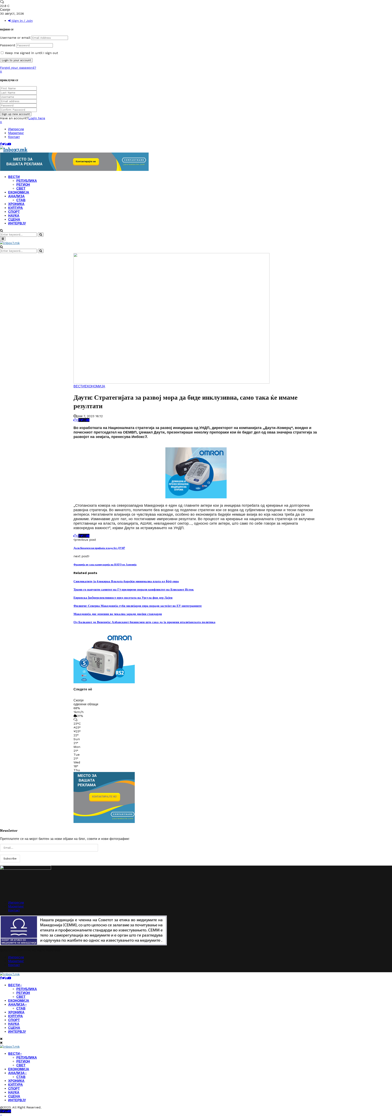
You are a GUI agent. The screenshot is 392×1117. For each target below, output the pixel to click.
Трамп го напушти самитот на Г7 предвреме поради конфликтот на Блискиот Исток (134, 589)
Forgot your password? (18, 68)
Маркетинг (16, 133)
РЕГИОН (23, 185)
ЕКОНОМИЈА (18, 192)
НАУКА (13, 216)
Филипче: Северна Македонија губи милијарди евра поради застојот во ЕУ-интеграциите (138, 606)
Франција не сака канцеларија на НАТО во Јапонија (105, 564)
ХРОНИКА (16, 204)
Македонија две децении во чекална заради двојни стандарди (118, 614)
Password (7, 45)
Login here (36, 118)
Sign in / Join (22, 21)
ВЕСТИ (14, 177)
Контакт (14, 137)
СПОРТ (14, 212)
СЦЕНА (14, 219)
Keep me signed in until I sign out (31, 53)
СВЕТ (21, 188)
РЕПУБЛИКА (26, 181)
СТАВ (21, 200)
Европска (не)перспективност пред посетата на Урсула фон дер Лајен (123, 597)
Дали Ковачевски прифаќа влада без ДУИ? (99, 548)
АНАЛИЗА (16, 196)
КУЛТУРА (15, 208)
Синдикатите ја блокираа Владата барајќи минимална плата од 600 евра (126, 581)
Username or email (15, 38)
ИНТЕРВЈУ (17, 223)
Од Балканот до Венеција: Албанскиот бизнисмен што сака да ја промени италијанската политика (144, 622)
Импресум (16, 129)
